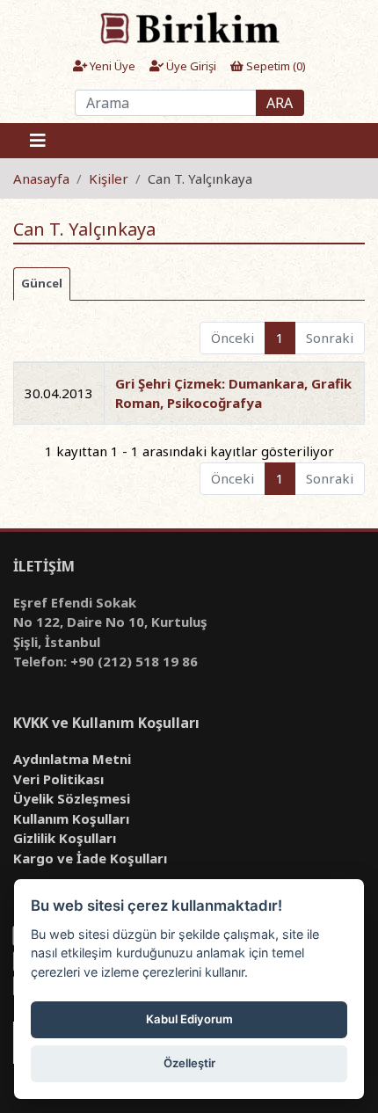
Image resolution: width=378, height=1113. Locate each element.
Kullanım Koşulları (71, 818)
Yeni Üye (111, 66)
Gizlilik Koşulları (64, 838)
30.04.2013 (59, 393)
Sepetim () (275, 66)
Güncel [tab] (41, 283)
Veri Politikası (58, 779)
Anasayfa (41, 178)
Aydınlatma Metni (72, 758)
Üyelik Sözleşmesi (71, 798)
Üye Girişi (190, 66)
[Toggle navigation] (37, 140)
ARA (279, 103)
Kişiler (108, 178)
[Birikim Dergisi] (188, 27)
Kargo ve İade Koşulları (90, 858)
